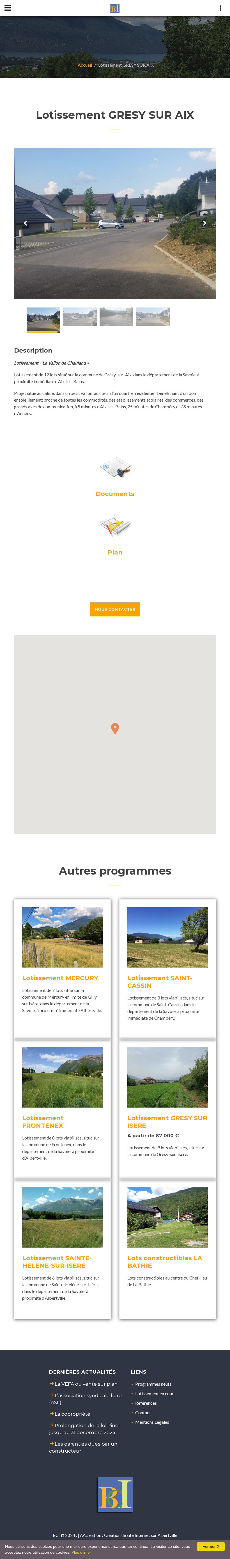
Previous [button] (25, 223)
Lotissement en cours (155, 1393)
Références (146, 1403)
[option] (115, 223)
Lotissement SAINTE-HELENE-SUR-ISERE (57, 1261)
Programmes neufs (153, 1383)
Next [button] (205, 223)
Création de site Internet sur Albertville (140, 1535)
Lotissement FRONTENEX (43, 1121)
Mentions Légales (152, 1422)
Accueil (85, 64)
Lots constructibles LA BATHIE (164, 1261)
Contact (143, 1412)
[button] (115, 729)
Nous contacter (115, 609)
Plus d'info (81, 1552)
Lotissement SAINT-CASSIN (159, 981)
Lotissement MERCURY (60, 978)
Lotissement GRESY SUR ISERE (167, 1121)
